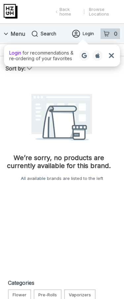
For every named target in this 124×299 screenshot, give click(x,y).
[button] (62, 55)
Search (48, 33)
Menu (18, 33)
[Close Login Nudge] (111, 55)
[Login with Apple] (97, 55)
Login (88, 33)
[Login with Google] (84, 55)
